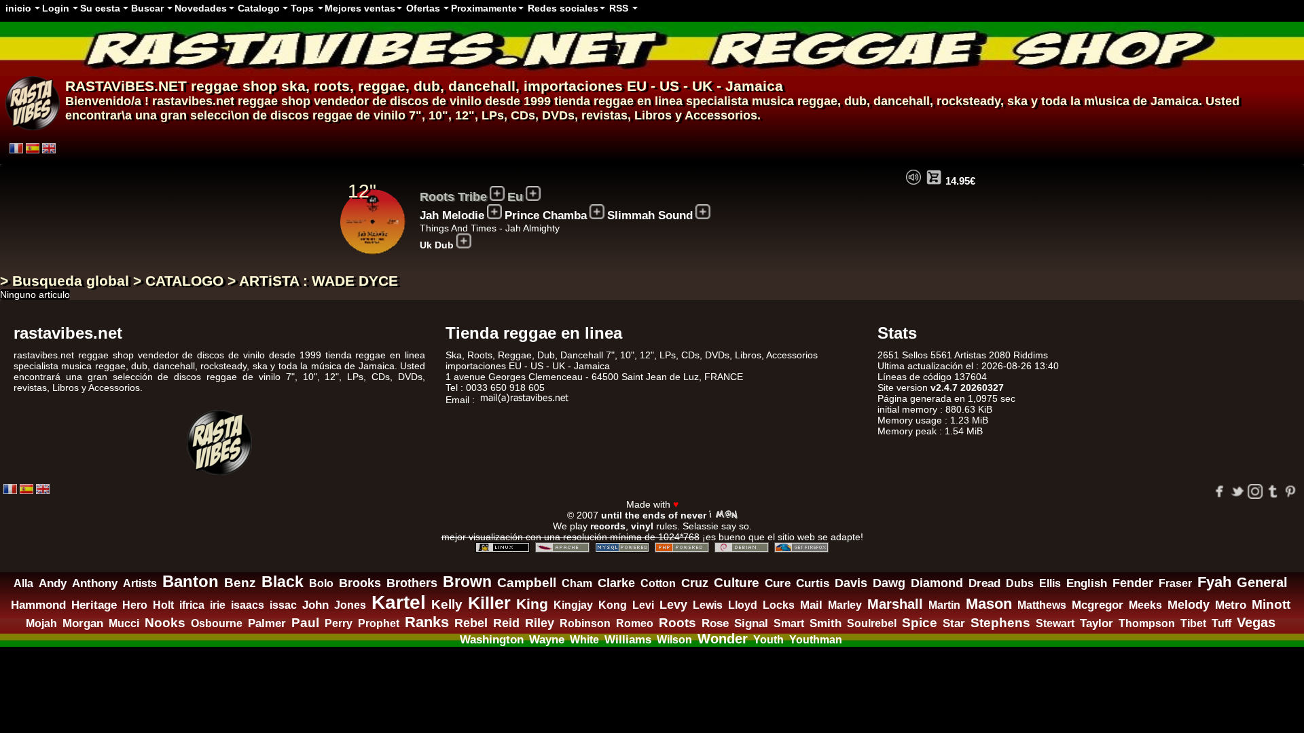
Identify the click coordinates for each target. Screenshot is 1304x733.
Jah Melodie (452, 215)
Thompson (1147, 623)
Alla (23, 583)
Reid (506, 623)
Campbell (526, 582)
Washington (492, 639)
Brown (467, 581)
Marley (845, 605)
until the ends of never (653, 515)
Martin (944, 605)
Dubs (1020, 583)
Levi (643, 605)
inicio (18, 8)
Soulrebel (871, 623)
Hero (134, 605)
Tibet (1193, 623)
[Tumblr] (1272, 491)
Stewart (1055, 623)
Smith (825, 623)
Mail (811, 605)
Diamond (937, 583)
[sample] (913, 177)
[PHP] (682, 547)
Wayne (546, 639)
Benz (240, 583)
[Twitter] (1237, 491)
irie (217, 605)
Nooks (165, 622)
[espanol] (32, 148)
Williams (627, 639)
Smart (789, 623)
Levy (673, 605)
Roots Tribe (453, 197)
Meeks (1145, 605)
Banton (190, 581)
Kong (612, 605)
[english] (49, 148)
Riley (539, 623)
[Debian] (741, 547)
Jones (350, 605)
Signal (751, 623)
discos (289, 115)
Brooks (360, 583)
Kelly (447, 604)
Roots (677, 623)
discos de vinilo (436, 101)
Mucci (124, 623)
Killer (489, 602)
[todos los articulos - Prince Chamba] (597, 211)
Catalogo (259, 8)
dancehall (481, 86)
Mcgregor (1097, 605)
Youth (768, 639)
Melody (1188, 605)
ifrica (191, 605)
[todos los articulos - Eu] (533, 193)
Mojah (41, 623)
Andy (53, 583)
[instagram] (1255, 491)
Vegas (1256, 622)
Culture (736, 583)
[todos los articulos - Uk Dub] (463, 240)
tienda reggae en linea (618, 101)
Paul (305, 623)
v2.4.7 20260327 (967, 387)
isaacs (247, 605)
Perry (338, 623)
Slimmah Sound (650, 215)
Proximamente (484, 8)
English (1086, 583)
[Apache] (562, 547)
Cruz (694, 583)
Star (954, 623)
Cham (577, 583)
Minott (1271, 604)
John (315, 605)
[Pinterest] (1290, 491)
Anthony (94, 583)
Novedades (201, 8)
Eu (515, 197)
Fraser (1175, 583)
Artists (140, 583)
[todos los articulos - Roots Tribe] (497, 193)
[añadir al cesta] (933, 177)
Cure (778, 583)
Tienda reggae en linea (534, 333)
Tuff (1221, 623)
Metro (1230, 605)
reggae (381, 86)
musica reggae (794, 101)
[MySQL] (622, 547)
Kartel (399, 602)
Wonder (723, 638)
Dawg (889, 583)
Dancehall (581, 355)
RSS (618, 8)
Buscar (147, 8)
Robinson (585, 623)
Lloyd (742, 605)
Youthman (815, 639)
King (532, 604)
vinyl (642, 526)
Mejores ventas (360, 8)
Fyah (1214, 582)
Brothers (411, 583)
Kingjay (573, 605)
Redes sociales (563, 8)
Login (55, 8)
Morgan (82, 623)
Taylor (1096, 623)
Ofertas (423, 8)
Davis (851, 583)
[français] (16, 148)
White (584, 639)
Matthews (1041, 605)
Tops (302, 8)
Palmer (267, 623)
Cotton (658, 583)
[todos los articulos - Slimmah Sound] (702, 211)
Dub (546, 355)
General (1262, 582)
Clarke (616, 583)
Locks (779, 605)
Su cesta (100, 8)
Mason (989, 603)
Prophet (378, 623)
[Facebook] (1219, 491)
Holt (163, 605)
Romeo (634, 623)
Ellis (1050, 583)
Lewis (708, 605)
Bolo (321, 583)
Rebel (471, 623)
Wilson (674, 639)
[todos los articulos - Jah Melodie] (494, 211)
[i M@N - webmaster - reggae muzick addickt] (723, 514)
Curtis (812, 583)
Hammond (38, 605)
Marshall (895, 604)
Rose (715, 623)
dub (427, 86)
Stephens (1000, 623)
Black (282, 582)
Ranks (427, 622)
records (608, 526)
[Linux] (502, 547)
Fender (1132, 583)
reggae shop (234, 86)
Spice (919, 622)
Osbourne (216, 623)
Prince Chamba (546, 215)
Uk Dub (437, 245)
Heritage (94, 605)
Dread (984, 583)
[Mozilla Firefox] (801, 547)
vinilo (389, 115)
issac (283, 605)
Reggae (515, 355)
